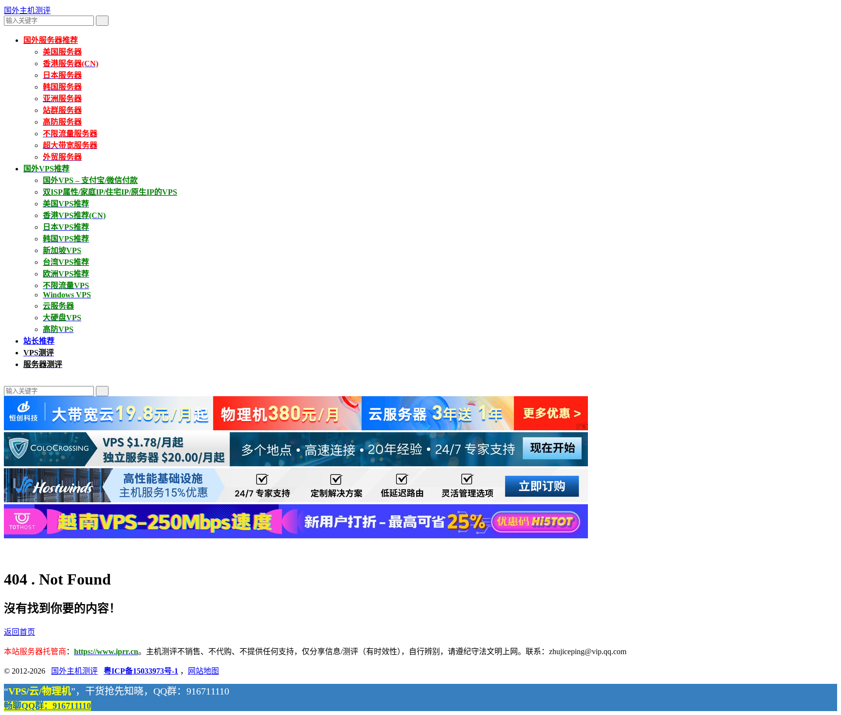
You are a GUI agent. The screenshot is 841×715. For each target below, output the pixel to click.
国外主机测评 (27, 10)
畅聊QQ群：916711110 (47, 706)
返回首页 (19, 632)
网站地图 (203, 671)
